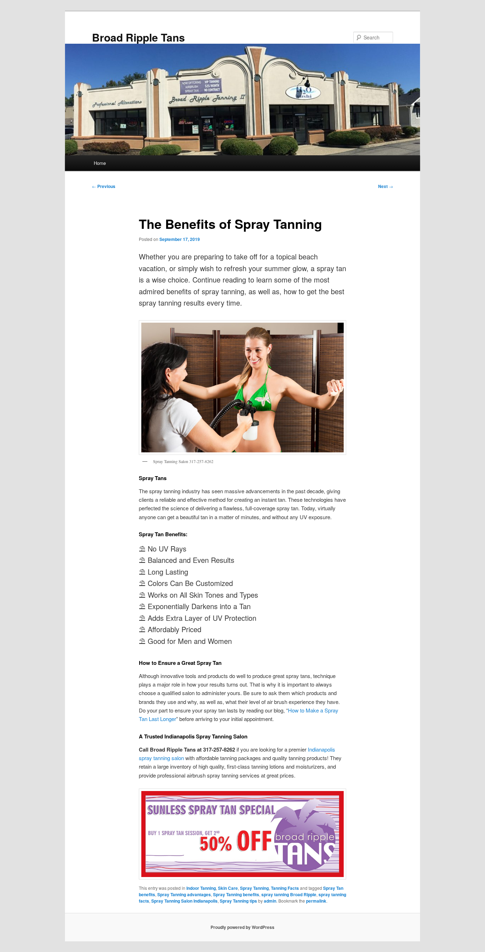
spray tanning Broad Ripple (288, 894)
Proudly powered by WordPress (242, 927)
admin (270, 901)
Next (385, 186)
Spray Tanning (254, 888)
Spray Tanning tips (238, 901)
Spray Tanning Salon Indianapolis (184, 901)
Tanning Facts (285, 888)
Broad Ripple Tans (138, 37)
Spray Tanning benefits (236, 894)
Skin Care (228, 888)
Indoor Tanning (201, 888)
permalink (316, 901)
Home (100, 163)
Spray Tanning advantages (184, 894)
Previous (103, 186)
